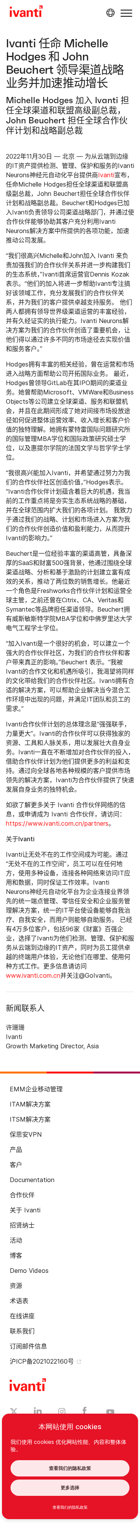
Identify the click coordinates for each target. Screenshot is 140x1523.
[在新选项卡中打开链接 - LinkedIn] (38, 1413)
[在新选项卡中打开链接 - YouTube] (110, 1412)
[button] (126, 13)
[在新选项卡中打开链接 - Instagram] (62, 1413)
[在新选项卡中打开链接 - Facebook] (84, 1413)
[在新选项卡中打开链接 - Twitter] (14, 1412)
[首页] (26, 12)
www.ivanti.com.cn (33, 975)
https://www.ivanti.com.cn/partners (57, 823)
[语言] (109, 12)
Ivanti (106, 175)
